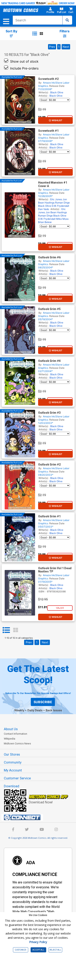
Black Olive (56, 92)
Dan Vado (43, 209)
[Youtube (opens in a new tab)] (42, 829)
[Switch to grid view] (41, 33)
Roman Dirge (62, 202)
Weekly (19, 710)
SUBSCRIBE (43, 702)
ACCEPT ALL (38, 950)
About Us (11, 729)
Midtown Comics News (17, 743)
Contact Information (15, 733)
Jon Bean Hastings (52, 201)
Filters (65, 31)
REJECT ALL (55, 950)
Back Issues (54, 710)
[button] (50, 11)
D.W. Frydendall (60, 205)
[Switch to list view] (34, 33)
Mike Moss (62, 218)
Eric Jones (56, 199)
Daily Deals (35, 710)
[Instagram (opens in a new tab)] (56, 829)
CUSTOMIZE (20, 950)
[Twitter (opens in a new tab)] (27, 829)
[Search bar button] (67, 20)
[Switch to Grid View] (15, 630)
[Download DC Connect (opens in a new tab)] (40, 817)
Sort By (11, 31)
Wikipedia (9, 738)
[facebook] (13, 829)
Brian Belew (45, 222)
